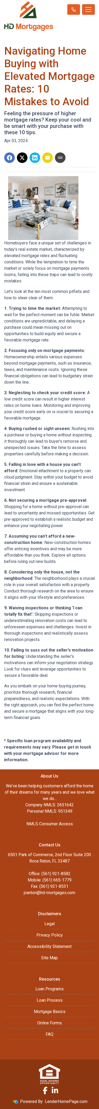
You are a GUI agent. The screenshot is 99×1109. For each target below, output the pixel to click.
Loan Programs (49, 988)
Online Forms (49, 1022)
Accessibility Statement (49, 946)
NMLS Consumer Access (49, 823)
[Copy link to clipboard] (60, 157)
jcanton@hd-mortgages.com (49, 892)
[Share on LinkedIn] (35, 157)
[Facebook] (45, 1090)
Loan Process (50, 1000)
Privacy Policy (49, 935)
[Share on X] (22, 157)
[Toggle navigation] (88, 9)
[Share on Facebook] (9, 157)
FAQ (49, 1034)
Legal (49, 923)
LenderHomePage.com (66, 1101)
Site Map (49, 957)
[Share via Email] (47, 157)
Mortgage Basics (49, 1011)
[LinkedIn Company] (55, 1090)
